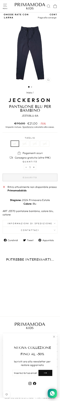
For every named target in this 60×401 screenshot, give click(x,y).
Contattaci (30, 230)
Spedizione (28, 127)
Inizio (29, 92)
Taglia (30, 138)
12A (35, 143)
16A (45, 143)
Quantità (30, 161)
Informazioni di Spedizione (30, 223)
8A (14, 143)
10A (24, 143)
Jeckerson (30, 100)
